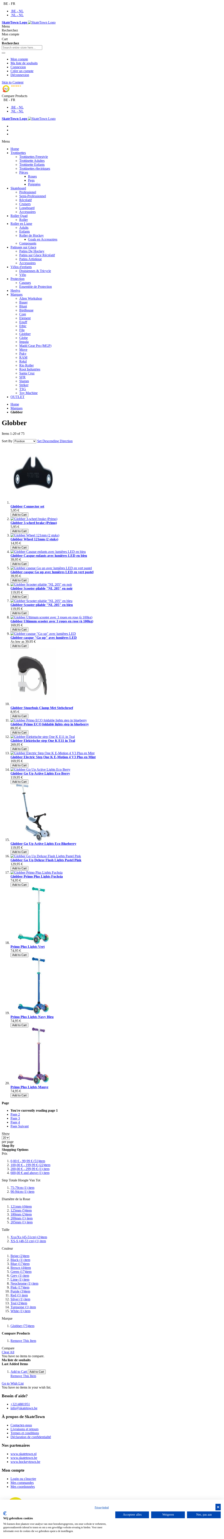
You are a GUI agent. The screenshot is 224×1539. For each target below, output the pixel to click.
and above (29, 1173)
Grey (19, 1275)
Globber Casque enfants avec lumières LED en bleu (48, 555)
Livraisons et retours (24, 1429)
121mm (21, 1206)
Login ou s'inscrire (23, 1479)
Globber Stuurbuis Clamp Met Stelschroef (41, 708)
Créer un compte (21, 71)
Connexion (18, 67)
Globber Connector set (27, 506)
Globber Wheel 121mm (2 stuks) (34, 539)
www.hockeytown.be (25, 1462)
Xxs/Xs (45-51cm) (28, 1237)
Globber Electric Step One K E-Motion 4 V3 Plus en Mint (53, 757)
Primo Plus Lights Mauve (29, 1087)
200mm (21, 1218)
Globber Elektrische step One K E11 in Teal (42, 740)
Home (14, 404)
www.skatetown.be (23, 1458)
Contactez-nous (21, 1425)
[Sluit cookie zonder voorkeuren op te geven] (218, 1507)
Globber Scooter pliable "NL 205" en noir (41, 588)
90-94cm (22, 1191)
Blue (20, 1264)
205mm (21, 1222)
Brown (20, 1268)
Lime (19, 1279)
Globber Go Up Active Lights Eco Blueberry (43, 843)
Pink (19, 1287)
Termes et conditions (24, 1433)
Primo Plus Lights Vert (27, 947)
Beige (19, 1256)
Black (20, 1260)
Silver (20, 1299)
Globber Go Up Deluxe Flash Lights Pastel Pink (45, 860)
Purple (20, 1291)
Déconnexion (19, 75)
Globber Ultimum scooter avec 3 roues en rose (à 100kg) (51, 621)
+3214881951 (20, 1404)
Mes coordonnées (22, 1486)
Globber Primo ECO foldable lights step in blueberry (49, 724)
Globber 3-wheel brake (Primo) (33, 523)
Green (21, 1271)
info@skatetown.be (23, 1408)
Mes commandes (22, 1483)
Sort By (7, 441)
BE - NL (17, 11)
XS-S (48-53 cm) (28, 1241)
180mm (21, 1214)
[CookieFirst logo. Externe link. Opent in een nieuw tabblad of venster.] (5, 1513)
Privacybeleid (102, 1507)
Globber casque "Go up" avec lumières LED (43, 637)
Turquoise (23, 1307)
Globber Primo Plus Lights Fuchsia (36, 876)
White (20, 1311)
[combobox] (22, 47)
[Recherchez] (3, 53)
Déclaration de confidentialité (30, 1437)
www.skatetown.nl (23, 1454)
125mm (21, 1210)
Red (19, 1295)
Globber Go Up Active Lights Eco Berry (40, 773)
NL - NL (17, 15)
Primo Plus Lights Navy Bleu (32, 1017)
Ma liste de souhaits (24, 63)
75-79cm (22, 1188)
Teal (18, 1303)
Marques (16, 408)
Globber (22, 1326)
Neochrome (24, 1283)
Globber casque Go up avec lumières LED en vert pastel (51, 572)
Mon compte (19, 59)
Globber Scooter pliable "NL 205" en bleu (41, 605)
